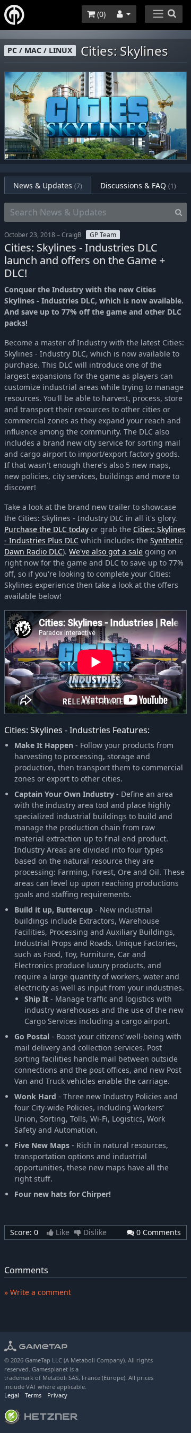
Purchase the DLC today (46, 529)
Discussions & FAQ (138, 185)
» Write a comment (37, 1292)
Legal (11, 1395)
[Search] (178, 212)
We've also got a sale (106, 551)
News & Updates (47, 185)
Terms (33, 1395)
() (100, 14)
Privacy (57, 1395)
